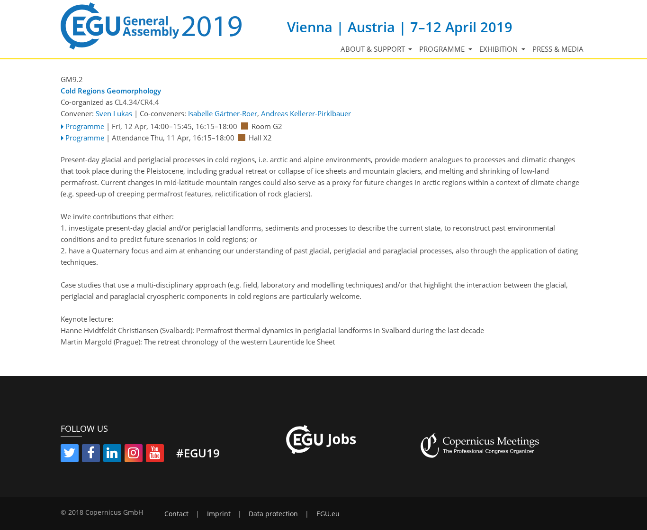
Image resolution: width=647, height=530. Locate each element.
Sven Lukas (114, 113)
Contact (176, 514)
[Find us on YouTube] (155, 454)
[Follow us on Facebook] (91, 454)
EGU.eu (328, 514)
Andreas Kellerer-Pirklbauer (306, 113)
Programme (84, 126)
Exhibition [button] (499, 49)
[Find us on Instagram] (134, 454)
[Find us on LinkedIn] (112, 454)
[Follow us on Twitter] (70, 454)
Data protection (273, 514)
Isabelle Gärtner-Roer (222, 113)
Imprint (219, 514)
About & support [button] (374, 49)
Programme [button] (443, 49)
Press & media (558, 49)
